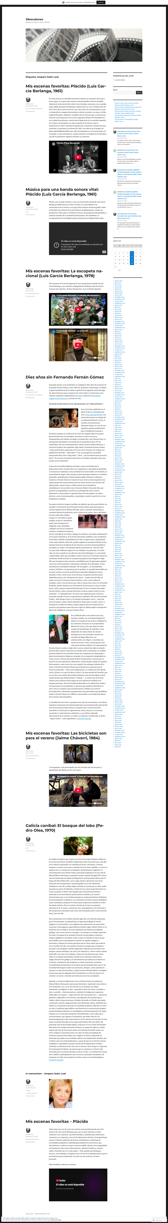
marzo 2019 (118, 458)
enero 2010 (118, 679)
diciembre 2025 (119, 297)
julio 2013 (118, 594)
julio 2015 (118, 545)
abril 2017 (118, 502)
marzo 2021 (118, 411)
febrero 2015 (118, 555)
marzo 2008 (118, 724)
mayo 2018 (118, 476)
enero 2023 (118, 368)
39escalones (34, 19)
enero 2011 (118, 655)
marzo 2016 (118, 529)
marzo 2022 (118, 386)
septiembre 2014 (120, 566)
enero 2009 (118, 704)
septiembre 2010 (120, 663)
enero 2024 (118, 344)
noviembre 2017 (120, 488)
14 (132, 256)
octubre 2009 (119, 686)
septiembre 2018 (120, 470)
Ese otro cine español (36, 395)
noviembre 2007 (120, 732)
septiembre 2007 (120, 736)
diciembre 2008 (119, 706)
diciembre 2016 (119, 511)
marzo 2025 (118, 315)
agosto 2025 (118, 305)
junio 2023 (118, 358)
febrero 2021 (118, 413)
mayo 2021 (118, 407)
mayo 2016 (118, 525)
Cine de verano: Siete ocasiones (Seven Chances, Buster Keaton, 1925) (128, 134)
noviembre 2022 (120, 372)
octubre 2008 (119, 710)
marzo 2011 (118, 651)
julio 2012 (118, 618)
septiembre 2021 (120, 399)
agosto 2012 (118, 616)
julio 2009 (118, 692)
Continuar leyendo (84, 719)
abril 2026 (118, 289)
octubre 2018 (119, 468)
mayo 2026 (118, 287)
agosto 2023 (118, 354)
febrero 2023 (119, 366)
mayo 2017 (118, 500)
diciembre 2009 (119, 682)
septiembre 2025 (120, 303)
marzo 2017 (118, 504)
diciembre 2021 (119, 393)
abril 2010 (118, 673)
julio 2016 (118, 521)
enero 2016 (118, 533)
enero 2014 (118, 582)
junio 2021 (118, 405)
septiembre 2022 (120, 376)
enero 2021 (118, 415)
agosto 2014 (118, 568)
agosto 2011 (118, 641)
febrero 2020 (119, 435)
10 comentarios (30, 758)
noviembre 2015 (120, 537)
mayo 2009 (118, 696)
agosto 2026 (118, 281)
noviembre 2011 (119, 635)
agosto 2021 (118, 401)
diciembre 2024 (119, 321)
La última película (31, 1093)
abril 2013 (118, 600)
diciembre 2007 (119, 730)
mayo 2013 (118, 598)
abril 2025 (118, 313)
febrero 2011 (118, 653)
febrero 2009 (119, 702)
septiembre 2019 (120, 445)
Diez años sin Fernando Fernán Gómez (65, 377)
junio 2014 (118, 572)
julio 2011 (117, 643)
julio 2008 (118, 716)
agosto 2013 (118, 592)
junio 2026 (118, 285)
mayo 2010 (118, 671)
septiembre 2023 (120, 352)
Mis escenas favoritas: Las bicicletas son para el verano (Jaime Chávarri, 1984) (66, 735)
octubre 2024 (119, 325)
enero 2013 (118, 606)
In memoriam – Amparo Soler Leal (46, 1073)
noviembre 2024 (120, 323)
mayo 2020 (118, 429)
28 (132, 263)
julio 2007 (118, 741)
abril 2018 (118, 478)
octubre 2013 (119, 588)
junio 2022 (118, 380)
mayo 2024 (118, 336)
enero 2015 (118, 557)
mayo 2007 (118, 745)
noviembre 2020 (120, 419)
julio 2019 (118, 450)
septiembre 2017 (120, 492)
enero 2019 (118, 462)
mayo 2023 (118, 360)
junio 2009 (118, 694)
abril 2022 (118, 384)
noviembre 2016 (120, 513)
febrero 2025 (119, 317)
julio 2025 (118, 307)
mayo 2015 (118, 549)
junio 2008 (118, 718)
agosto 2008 (118, 714)
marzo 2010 (118, 675)
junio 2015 (118, 547)
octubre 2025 (119, 301)
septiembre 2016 (120, 517)
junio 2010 (118, 669)
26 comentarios (30, 1142)
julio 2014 (118, 570)
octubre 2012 (119, 612)
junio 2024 (118, 334)
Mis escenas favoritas (35, 108)
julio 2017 (118, 496)
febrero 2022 (119, 389)
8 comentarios (30, 397)
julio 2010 (118, 667)
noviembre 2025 (120, 299)
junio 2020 (118, 427)
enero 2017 (118, 509)
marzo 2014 (118, 578)
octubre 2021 (119, 397)
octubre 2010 (119, 661)
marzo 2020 (118, 433)
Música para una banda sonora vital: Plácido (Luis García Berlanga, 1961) (62, 192)
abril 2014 (118, 576)
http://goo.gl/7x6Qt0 (94, 415)
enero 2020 (118, 437)
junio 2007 (118, 743)
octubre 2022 (119, 374)
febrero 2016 (119, 531)
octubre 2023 (119, 350)
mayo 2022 (118, 382)
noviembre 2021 (120, 395)
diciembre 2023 (119, 346)
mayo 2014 (118, 574)
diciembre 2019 (119, 439)
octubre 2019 (119, 443)
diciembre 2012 (119, 608)
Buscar (115, 90)
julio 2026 (118, 283)
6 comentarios (30, 214)
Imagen (28, 1090)
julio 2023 (118, 356)
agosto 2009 (118, 690)
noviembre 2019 (120, 441)
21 (132, 260)
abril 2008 (118, 722)
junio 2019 (118, 452)
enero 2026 (118, 295)
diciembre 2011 (119, 633)
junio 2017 (118, 498)
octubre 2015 (119, 539)
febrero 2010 (118, 677)
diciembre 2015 (119, 535)
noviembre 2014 (120, 561)
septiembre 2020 (120, 423)
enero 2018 (118, 484)
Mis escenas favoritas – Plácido (57, 1121)
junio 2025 (118, 309)
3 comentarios (30, 1096)
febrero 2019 (119, 460)
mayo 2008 (118, 720)
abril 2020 (118, 431)
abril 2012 (118, 625)
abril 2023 (118, 362)
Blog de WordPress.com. (42, 1214)
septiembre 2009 (120, 688)
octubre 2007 (119, 734)
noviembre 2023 (120, 348)
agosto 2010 (118, 665)
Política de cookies (56, 1220)
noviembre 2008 (120, 708)
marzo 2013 (118, 602)
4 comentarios (30, 111)
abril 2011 (118, 649)
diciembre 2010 (119, 657)
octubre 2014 (119, 564)
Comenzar (101, 2)
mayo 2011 (118, 647)
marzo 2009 (118, 700)
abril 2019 (118, 456)
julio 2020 (118, 425)
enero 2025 (118, 319)
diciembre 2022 (119, 370)
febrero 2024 (119, 342)
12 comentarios (30, 851)
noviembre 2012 (120, 610)
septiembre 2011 (120, 639)
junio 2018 (118, 474)
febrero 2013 (118, 604)
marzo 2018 (118, 480)
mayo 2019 (118, 454)
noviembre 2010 (120, 659)
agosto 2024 (118, 330)
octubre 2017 (119, 490)
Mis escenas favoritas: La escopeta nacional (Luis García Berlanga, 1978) (64, 273)
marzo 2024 (118, 340)
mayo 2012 (118, 623)
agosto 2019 (118, 448)
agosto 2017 (118, 494)
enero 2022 (118, 391)
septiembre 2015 (120, 541)
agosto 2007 (118, 738)
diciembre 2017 (119, 486)
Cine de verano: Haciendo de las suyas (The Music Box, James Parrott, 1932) (129, 216)
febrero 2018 (118, 482)
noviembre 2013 (120, 586)
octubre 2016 (119, 515)
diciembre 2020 (119, 417)
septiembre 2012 (120, 614)
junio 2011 (118, 645)
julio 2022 (118, 378)
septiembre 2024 (120, 327)
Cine (27, 108)
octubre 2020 (119, 421)
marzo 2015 (118, 553)
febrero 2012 (118, 629)
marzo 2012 (118, 627)
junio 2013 (118, 596)
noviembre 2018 (120, 466)
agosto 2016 (118, 519)
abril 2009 (118, 698)
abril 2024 (118, 338)
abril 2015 (118, 551)
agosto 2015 (118, 543)
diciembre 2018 (119, 464)
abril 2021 (118, 409)
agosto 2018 (118, 472)
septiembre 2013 (120, 590)
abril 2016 (118, 527)
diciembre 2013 (119, 584)
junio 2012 (118, 620)
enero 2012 (118, 631)
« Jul (119, 270)
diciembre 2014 (119, 559)
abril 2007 (118, 747)
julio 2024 (118, 332)
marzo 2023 (118, 364)
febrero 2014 (118, 580)
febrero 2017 (118, 507)
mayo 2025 (118, 311)
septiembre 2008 (120, 712)
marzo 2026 (118, 291)
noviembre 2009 (120, 684)
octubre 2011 (118, 637)
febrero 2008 (119, 726)
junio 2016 (118, 523)
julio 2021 (118, 403)
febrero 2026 (119, 293)
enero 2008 (118, 728)
